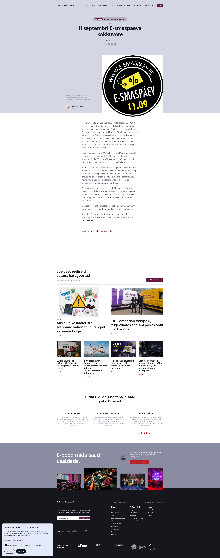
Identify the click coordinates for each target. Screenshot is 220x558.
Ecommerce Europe (135, 521)
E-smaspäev (115, 526)
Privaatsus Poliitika (150, 502)
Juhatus (113, 515)
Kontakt (150, 515)
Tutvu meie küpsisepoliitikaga (13, 540)
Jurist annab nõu (116, 529)
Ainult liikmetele (116, 523)
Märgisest (133, 510)
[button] (86, 5)
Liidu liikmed (115, 512)
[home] (65, 5)
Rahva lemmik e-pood (136, 518)
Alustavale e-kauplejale (118, 518)
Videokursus (115, 532)
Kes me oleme (115, 510)
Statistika (114, 521)
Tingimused (160, 502)
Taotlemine (133, 512)
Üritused (114, 534)
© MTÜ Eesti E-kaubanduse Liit (119, 502)
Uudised (150, 510)
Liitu (160, 5)
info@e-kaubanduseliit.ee (102, 231)
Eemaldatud (133, 515)
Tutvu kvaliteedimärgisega (139, 462)
